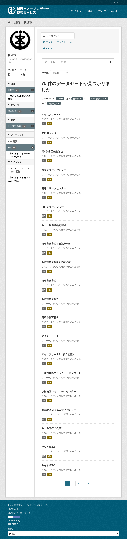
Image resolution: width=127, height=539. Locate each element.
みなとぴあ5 (48, 446)
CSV (49, 124)
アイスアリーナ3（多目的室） (58, 354)
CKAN (13, 524)
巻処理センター (50, 133)
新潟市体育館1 (50, 280)
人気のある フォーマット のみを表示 (19, 155)
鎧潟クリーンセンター (54, 170)
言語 (10, 528)
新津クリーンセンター (54, 188)
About (114, 10)
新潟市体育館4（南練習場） (57, 243)
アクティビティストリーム (59, 41)
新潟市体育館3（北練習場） (57, 262)
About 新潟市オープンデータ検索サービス (28, 505)
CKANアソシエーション (19, 512)
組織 (90, 10)
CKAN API (13, 508)
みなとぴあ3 (48, 465)
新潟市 (28, 22)
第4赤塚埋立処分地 (52, 151)
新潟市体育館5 (50, 317)
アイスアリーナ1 (51, 114)
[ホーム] (9, 22)
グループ (102, 10)
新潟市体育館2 (50, 299)
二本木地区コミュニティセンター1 (61, 373)
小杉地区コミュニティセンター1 (60, 391)
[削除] (62, 98)
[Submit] (110, 61)
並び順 (45, 72)
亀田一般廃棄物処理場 (54, 225)
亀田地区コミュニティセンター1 (60, 409)
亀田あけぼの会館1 (52, 428)
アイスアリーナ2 (51, 336)
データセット (76, 10)
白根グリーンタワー (53, 206)
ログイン (114, 2)
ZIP (43, 124)
